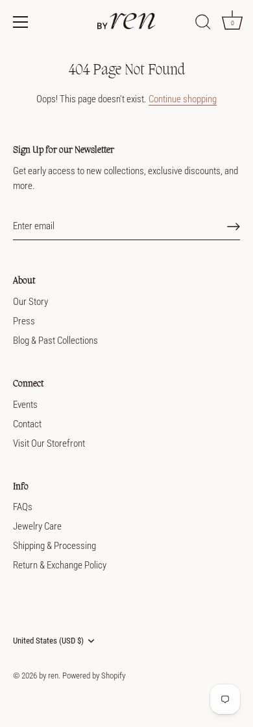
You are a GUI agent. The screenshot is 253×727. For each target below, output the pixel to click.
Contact (27, 424)
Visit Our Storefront (49, 443)
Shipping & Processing (54, 546)
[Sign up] (233, 226)
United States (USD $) (48, 640)
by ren (48, 675)
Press (24, 321)
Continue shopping (183, 99)
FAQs (22, 507)
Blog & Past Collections (55, 340)
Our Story (30, 302)
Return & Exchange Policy (59, 565)
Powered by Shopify (93, 675)
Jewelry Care (37, 526)
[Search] (203, 24)
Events (25, 404)
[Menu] (20, 22)
